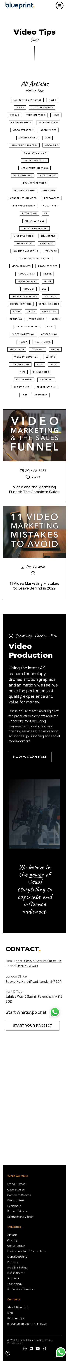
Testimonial (43, 342)
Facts (20, 107)
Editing (50, 357)
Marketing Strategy (24, 145)
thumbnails (48, 236)
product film (27, 274)
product (29, 289)
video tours (48, 175)
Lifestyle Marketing (35, 228)
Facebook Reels (21, 122)
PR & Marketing (17, 1267)
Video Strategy (23, 130)
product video (48, 266)
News (56, 115)
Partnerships (15, 1318)
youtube (51, 251)
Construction (16, 1245)
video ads (46, 243)
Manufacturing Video (35, 168)
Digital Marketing (27, 327)
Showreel (37, 349)
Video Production (26, 357)
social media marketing (35, 259)
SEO (44, 289)
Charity (12, 1240)
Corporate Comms (19, 1195)
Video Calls (36, 319)
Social (56, 319)
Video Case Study (35, 153)
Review (23, 342)
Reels (52, 100)
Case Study (49, 311)
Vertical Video (35, 115)
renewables (51, 198)
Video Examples (48, 122)
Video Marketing (23, 334)
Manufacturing (17, 1256)
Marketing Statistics (28, 100)
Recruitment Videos (20, 1217)
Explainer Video (49, 304)
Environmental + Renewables (26, 1251)
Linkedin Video (28, 138)
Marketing (46, 379)
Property (13, 1262)
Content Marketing (24, 296)
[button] (59, 5)
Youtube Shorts (42, 107)
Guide (48, 281)
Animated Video (35, 221)
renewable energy (23, 206)
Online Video (41, 372)
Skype (31, 311)
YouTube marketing (25, 251)
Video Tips (51, 145)
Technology (14, 1284)
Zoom (16, 311)
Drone (55, 349)
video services (21, 266)
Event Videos (15, 1200)
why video (51, 296)
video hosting (23, 175)
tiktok (47, 274)
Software (13, 1278)
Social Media (24, 379)
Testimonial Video (35, 160)
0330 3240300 (27, 966)
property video (24, 191)
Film (24, 395)
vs (45, 213)
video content (27, 281)
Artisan (12, 1235)
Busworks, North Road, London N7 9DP (34, 981)
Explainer (49, 191)
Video (54, 364)
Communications (20, 304)
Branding (16, 319)
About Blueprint (18, 1307)
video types (50, 206)
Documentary (20, 364)
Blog (40, 364)
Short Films (21, 387)
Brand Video (25, 243)
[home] (21, 5)
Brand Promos (16, 1184)
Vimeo (50, 327)
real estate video (34, 183)
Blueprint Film (46, 387)
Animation (40, 395)
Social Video (48, 130)
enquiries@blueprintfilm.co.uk (38, 961)
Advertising (49, 334)
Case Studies (16, 1189)
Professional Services (21, 1289)
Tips (23, 372)
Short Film (17, 349)
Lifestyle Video (23, 236)
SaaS (48, 138)
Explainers (14, 1206)
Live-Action (29, 213)
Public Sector (16, 1273)
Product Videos (17, 1211)
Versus (14, 115)
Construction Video (23, 198)
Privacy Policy (15, 1342)
